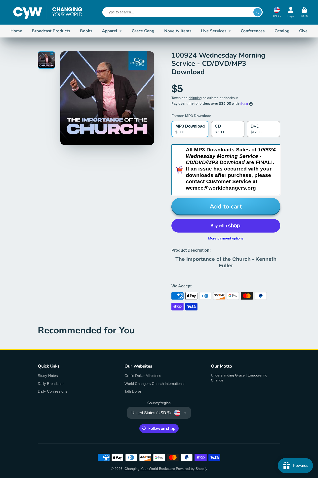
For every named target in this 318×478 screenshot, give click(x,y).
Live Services (213, 31)
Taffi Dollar (132, 391)
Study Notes (48, 376)
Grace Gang (143, 31)
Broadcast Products (51, 31)
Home (16, 31)
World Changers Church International (154, 383)
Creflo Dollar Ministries (142, 376)
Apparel (109, 31)
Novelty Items (177, 31)
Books (86, 31)
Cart (304, 12)
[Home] (47, 12)
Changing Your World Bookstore (149, 469)
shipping (195, 98)
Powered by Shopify (191, 469)
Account (290, 12)
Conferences (253, 31)
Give (303, 31)
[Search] (257, 12)
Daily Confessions (52, 391)
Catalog (282, 31)
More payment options (225, 238)
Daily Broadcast (51, 383)
